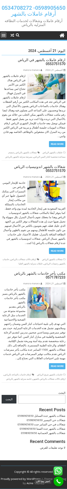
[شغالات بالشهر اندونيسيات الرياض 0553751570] (46, 182)
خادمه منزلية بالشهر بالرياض (19, 378)
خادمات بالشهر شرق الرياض (50, 374)
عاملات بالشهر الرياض (53, 152)
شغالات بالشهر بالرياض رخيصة (23, 152)
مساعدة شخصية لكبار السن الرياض (49, 156)
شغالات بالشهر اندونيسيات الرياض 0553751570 (39, 169)
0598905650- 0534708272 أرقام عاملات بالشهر (33, 11)
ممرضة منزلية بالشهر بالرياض (18, 156)
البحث (61, 393)
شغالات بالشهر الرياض (52, 259)
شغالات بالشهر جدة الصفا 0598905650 (42, 428)
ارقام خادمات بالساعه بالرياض (17, 374)
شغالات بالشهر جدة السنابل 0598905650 (41, 415)
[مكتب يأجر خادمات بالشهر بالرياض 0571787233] (46, 289)
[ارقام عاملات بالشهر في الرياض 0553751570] (46, 76)
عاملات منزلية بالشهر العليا (31, 263)
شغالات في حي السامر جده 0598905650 (41, 424)
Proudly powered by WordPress (21, 479)
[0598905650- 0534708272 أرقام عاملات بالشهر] (62, 34)
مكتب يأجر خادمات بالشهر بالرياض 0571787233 (39, 275)
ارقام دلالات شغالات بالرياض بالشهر (49, 378)
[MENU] (3, 35)
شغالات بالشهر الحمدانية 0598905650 (43, 433)
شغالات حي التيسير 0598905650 (46, 420)
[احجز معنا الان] (58, 481)
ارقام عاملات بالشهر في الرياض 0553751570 (41, 62)
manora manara (31, 70)
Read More (57, 144)
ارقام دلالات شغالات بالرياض (23, 259)
